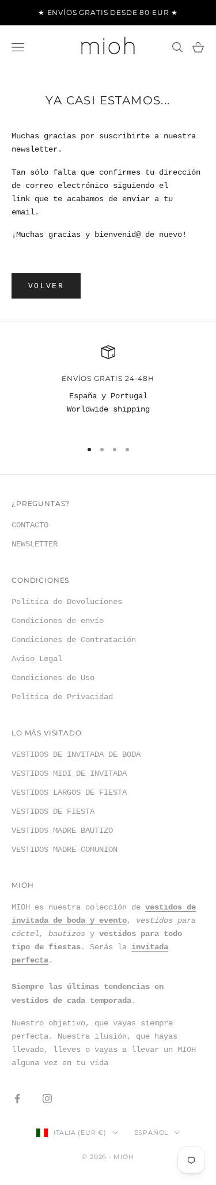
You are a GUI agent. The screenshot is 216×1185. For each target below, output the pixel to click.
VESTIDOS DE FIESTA (53, 811)
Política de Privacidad (62, 696)
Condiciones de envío (58, 620)
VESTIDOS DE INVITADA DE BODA (76, 754)
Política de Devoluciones (67, 601)
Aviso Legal (37, 658)
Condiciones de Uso (53, 677)
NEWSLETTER (35, 544)
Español (151, 1133)
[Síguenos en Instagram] (47, 1098)
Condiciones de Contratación (74, 639)
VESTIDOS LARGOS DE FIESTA (69, 792)
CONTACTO (30, 525)
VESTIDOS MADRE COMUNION (65, 849)
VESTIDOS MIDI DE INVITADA (69, 773)
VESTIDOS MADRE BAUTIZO (62, 830)
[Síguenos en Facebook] (17, 1098)
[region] (108, 387)
